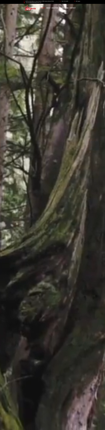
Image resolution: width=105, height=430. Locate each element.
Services (55, 8)
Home (43, 8)
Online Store (64, 8)
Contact (73, 8)
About (48, 8)
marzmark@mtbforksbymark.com (33, 2)
